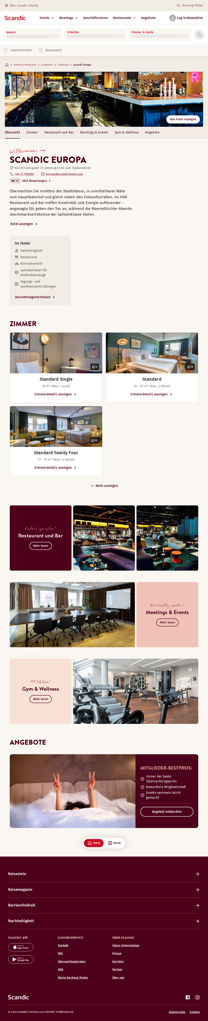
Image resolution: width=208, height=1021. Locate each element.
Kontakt (63, 945)
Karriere (118, 961)
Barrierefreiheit (21, 905)
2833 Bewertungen (34, 181)
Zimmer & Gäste (143, 32)
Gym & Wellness (127, 132)
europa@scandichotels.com (64, 174)
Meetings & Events (94, 132)
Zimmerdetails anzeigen (53, 394)
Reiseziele (17, 873)
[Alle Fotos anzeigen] (104, 99)
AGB (60, 969)
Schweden (47, 64)
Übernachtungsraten (72, 961)
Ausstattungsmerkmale (33, 297)
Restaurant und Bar (59, 132)
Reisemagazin (20, 889)
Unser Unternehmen (125, 945)
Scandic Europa (82, 64)
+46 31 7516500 (24, 174)
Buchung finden (192, 5)
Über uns (118, 977)
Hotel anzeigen (21, 224)
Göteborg (63, 64)
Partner (117, 969)
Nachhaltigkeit (21, 920)
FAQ (60, 953)
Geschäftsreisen (95, 18)
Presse (116, 953)
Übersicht (12, 132)
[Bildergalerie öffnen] (56, 353)
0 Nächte (73, 32)
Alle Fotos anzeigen (183, 119)
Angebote (148, 18)
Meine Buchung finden (73, 977)
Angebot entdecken (167, 812)
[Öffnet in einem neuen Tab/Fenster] (21, 950)
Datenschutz (177, 1012)
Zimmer (32, 132)
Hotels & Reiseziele (25, 64)
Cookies (195, 1012)
